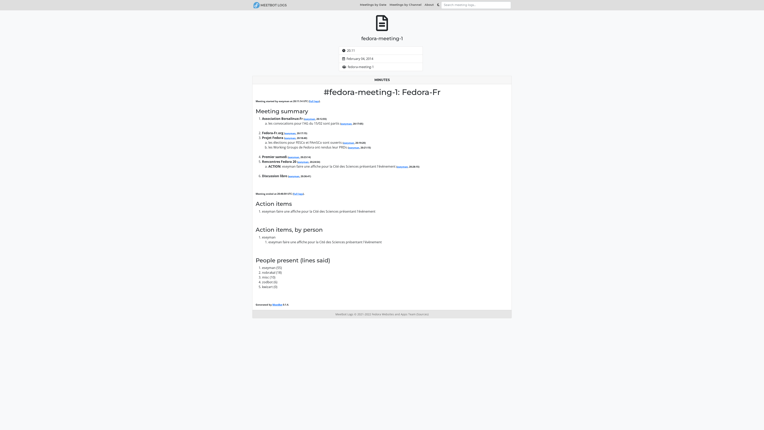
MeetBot (277, 304)
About (429, 5)
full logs (314, 101)
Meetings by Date (373, 5)
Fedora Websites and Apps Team (394, 314)
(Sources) (422, 314)
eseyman (309, 119)
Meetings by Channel (405, 5)
